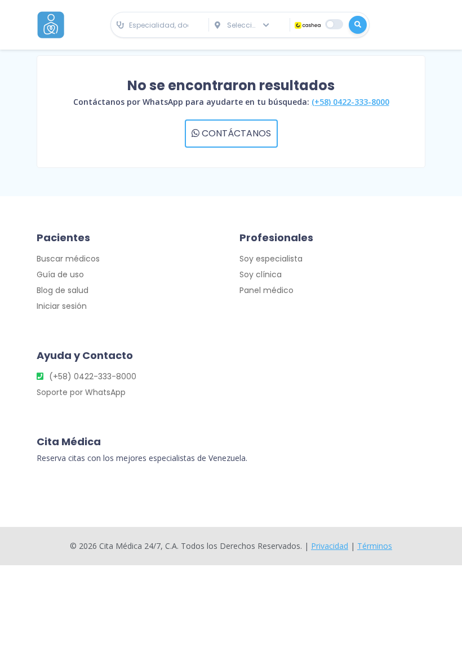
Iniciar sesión (62, 306)
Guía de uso (60, 274)
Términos (374, 545)
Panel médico (266, 290)
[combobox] (160, 25)
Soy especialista (271, 258)
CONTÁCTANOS (235, 133)
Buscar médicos (68, 258)
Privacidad (329, 545)
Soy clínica (260, 274)
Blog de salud (62, 290)
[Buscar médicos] (358, 25)
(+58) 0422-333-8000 (350, 101)
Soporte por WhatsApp (81, 392)
